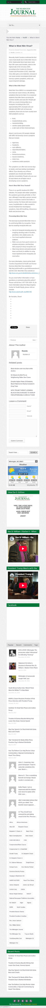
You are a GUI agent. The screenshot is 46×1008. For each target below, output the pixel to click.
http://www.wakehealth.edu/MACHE (20, 292)
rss (30, 1000)
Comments (28, 645)
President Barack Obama (16, 911)
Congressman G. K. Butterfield (18, 849)
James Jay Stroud (28, 885)
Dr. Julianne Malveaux (15, 862)
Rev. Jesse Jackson (15, 920)
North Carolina (21, 907)
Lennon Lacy (13, 889)
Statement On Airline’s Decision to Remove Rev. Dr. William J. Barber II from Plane (28, 665)
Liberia (23, 889)
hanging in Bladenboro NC (17, 876)
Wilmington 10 (30, 938)
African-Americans (22, 822)
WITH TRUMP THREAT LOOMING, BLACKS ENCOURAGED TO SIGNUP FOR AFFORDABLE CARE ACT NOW (23, 393)
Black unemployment (15, 835)
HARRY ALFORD (14, 880)
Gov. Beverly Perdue (27, 867)
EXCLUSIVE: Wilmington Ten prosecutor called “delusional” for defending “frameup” (28, 652)
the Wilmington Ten (15, 934)
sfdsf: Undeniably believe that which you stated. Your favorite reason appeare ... (27, 802)
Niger (21, 902)
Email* (29, 411)
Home (18, 37)
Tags (36, 645)
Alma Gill (11, 826)
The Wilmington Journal (16, 929)
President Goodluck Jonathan (17, 916)
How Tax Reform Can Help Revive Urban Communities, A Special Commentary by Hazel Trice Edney (21, 753)
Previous (12, 340)
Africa (11, 822)
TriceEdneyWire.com (15, 938)
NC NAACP (12, 902)
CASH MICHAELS (14, 840)
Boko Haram (29, 835)
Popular (10, 645)
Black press (29, 831)
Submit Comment (17, 441)
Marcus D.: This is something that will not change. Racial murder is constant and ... (27, 778)
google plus (22, 1000)
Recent (18, 645)
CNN (25, 840)
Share (28, 327)
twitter (14, 1000)
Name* (29, 406)
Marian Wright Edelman (16, 893)
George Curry (13, 867)
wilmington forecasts (24, 485)
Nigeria (29, 902)
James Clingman (14, 885)
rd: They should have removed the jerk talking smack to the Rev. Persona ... (27, 814)
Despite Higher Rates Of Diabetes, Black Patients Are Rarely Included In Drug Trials (22, 384)
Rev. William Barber (15, 925)
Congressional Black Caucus (17, 844)
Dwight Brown (30, 862)
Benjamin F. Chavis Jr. (15, 831)
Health (25, 37)
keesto (17, 50)
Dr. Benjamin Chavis (27, 853)
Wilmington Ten (13, 943)
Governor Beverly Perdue (16, 871)
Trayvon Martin (29, 934)
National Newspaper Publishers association (21, 898)
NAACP (29, 893)
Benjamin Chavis (23, 826)
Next (35, 340)
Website (29, 416)
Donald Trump (13, 853)
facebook (18, 1000)
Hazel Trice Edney (28, 880)
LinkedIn (26, 1000)
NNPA (11, 907)
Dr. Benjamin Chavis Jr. (16, 858)
